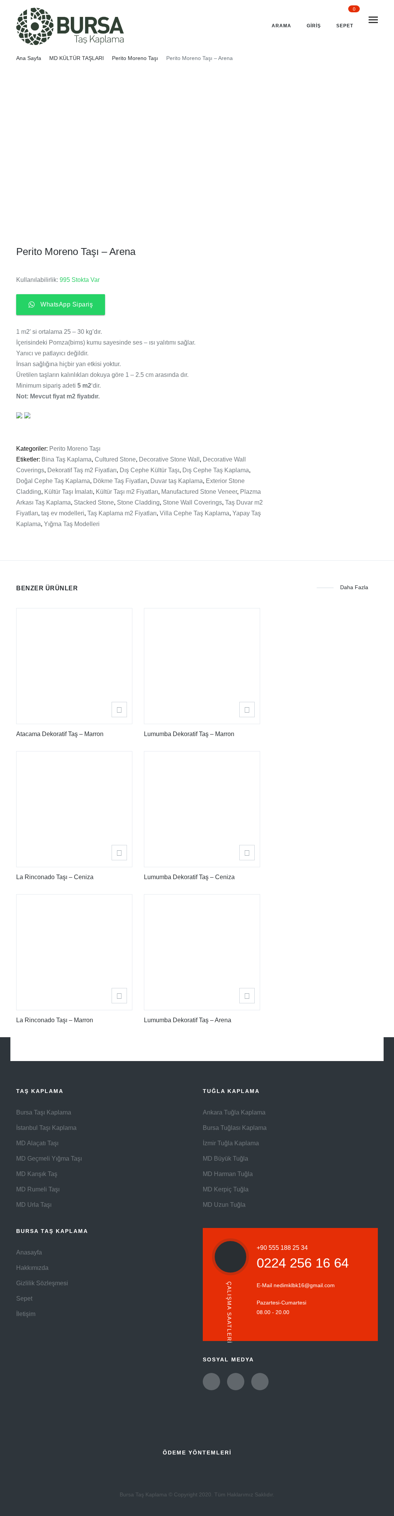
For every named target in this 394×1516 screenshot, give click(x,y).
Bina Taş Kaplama (67, 459)
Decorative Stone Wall (169, 459)
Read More (119, 709)
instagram (260, 1381)
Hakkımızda (32, 1267)
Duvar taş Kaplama (176, 481)
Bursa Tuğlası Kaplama (235, 1128)
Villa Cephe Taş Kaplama (194, 513)
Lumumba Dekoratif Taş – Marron (189, 734)
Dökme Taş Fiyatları (120, 481)
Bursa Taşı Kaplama (43, 1112)
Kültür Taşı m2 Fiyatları (127, 491)
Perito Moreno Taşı (135, 58)
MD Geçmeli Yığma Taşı (49, 1158)
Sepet (24, 1298)
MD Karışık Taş (36, 1174)
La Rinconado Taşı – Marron (54, 1020)
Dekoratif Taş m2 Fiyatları (82, 470)
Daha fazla (354, 587)
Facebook (235, 1381)
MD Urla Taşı (34, 1204)
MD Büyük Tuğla (225, 1158)
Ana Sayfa (28, 58)
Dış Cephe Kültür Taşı (149, 470)
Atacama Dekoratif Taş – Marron (60, 734)
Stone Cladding (138, 502)
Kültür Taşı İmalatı (68, 491)
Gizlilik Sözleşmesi (42, 1283)
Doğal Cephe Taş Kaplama (53, 481)
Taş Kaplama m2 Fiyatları (122, 513)
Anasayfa (29, 1252)
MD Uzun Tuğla (224, 1204)
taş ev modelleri (62, 513)
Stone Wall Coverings (192, 502)
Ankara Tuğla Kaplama (234, 1112)
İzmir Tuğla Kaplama (231, 1143)
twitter (211, 1381)
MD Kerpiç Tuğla (226, 1189)
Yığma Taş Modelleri (72, 524)
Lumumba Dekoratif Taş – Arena (187, 1020)
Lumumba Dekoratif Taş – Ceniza (189, 877)
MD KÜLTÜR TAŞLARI (76, 58)
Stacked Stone (94, 502)
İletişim (25, 1314)
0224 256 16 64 (303, 1262)
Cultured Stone (115, 459)
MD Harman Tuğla (228, 1174)
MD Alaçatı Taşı (37, 1143)
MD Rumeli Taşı (38, 1189)
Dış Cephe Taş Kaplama (215, 470)
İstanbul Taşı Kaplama (46, 1128)
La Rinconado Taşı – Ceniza (54, 877)
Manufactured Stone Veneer (199, 491)
